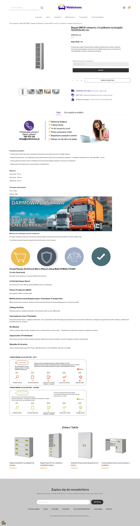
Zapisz (100, 70)
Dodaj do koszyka (107, 80)
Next (65, 56)
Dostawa (55, 509)
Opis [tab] (58, 112)
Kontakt (109, 509)
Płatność (65, 509)
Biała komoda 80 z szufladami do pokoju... (22, 464)
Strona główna (33, 509)
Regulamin (98, 509)
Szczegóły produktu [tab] (73, 112)
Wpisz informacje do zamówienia (83, 61)
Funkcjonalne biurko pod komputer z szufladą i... (115, 464)
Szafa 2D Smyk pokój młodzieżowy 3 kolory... (85, 464)
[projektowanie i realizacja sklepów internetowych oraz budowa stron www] (89, 516)
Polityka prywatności (81, 509)
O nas (46, 509)
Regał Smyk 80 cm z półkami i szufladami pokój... (51, 464)
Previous (13, 56)
